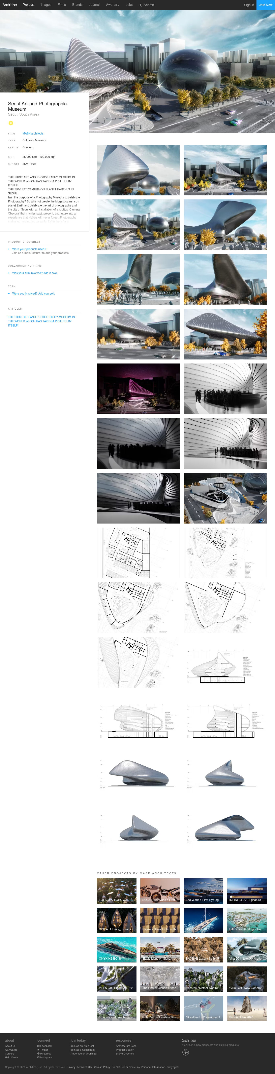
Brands (77, 4)
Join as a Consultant (83, 1049)
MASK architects (33, 133)
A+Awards (11, 1049)
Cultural (27, 140)
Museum (40, 140)
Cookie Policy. (102, 1067)
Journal (94, 4)
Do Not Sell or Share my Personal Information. (139, 1067)
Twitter (43, 1049)
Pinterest (45, 1053)
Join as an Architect (82, 1046)
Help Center (12, 1057)
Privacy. (71, 1067)
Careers (9, 1053)
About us (10, 1046)
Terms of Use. (85, 1067)
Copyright (172, 1067)
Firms (62, 4)
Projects (28, 4)
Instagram (45, 1057)
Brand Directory (125, 1053)
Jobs (129, 4)
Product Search (125, 1049)
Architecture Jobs (126, 1046)
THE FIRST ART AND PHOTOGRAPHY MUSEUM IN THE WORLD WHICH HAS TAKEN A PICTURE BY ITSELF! (41, 321)
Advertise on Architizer (84, 1053)
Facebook (45, 1046)
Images (46, 4)
